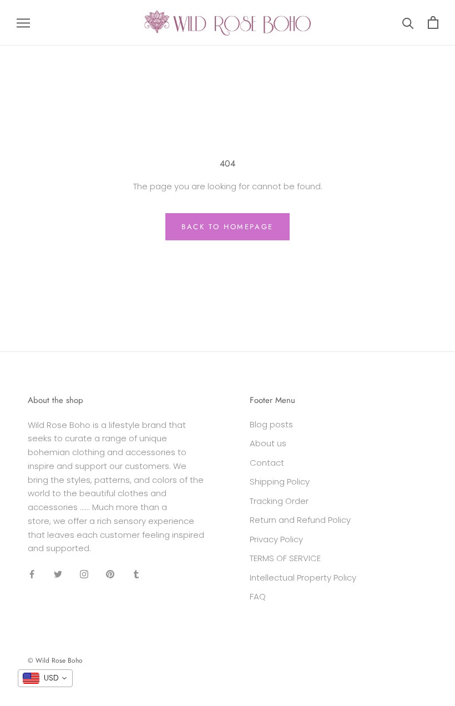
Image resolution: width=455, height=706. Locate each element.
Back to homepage (227, 226)
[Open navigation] (23, 22)
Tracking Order (279, 501)
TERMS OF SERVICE (285, 558)
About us (268, 443)
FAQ (258, 596)
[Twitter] (58, 574)
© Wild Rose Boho (55, 660)
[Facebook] (32, 574)
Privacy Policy (276, 539)
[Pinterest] (110, 574)
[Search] (408, 22)
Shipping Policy (280, 481)
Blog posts (271, 424)
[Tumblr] (136, 574)
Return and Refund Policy (300, 520)
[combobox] (45, 678)
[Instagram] (84, 574)
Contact (267, 462)
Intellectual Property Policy (303, 577)
